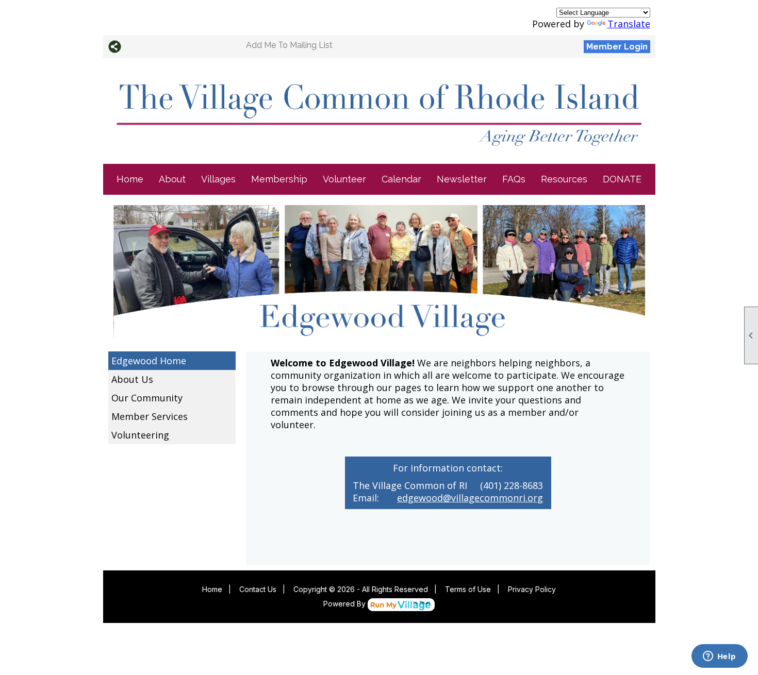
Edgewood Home (148, 361)
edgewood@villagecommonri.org (470, 498)
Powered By (345, 603)
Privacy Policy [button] (532, 589)
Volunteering (140, 435)
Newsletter (462, 179)
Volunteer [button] (344, 179)
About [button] (172, 179)
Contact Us (257, 589)
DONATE (622, 179)
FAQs (513, 179)
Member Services (149, 416)
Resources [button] (564, 179)
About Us (132, 379)
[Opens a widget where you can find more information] (719, 657)
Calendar (401, 179)
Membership (279, 179)
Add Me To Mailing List (289, 45)
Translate (628, 24)
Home (130, 179)
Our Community (147, 398)
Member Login (617, 47)
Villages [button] (218, 179)
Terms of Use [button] (468, 589)
